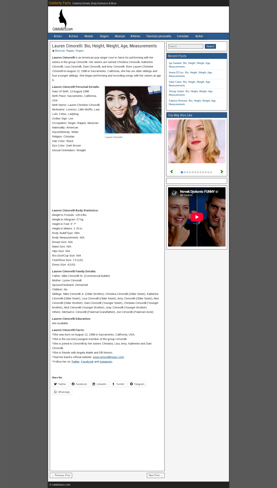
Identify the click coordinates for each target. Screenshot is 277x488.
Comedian (183, 36)
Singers (104, 36)
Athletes (135, 36)
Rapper (70, 50)
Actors (58, 36)
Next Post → (156, 475)
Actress (73, 36)
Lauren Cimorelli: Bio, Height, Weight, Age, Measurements (104, 46)
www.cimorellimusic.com (108, 357)
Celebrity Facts (60, 3)
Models (88, 36)
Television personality (158, 36)
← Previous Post (61, 475)
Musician (120, 36)
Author (199, 36)
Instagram (105, 361)
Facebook (87, 361)
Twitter (75, 361)
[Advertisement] (107, 181)
